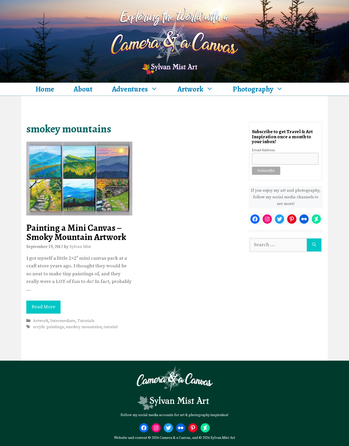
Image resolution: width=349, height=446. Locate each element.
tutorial (111, 326)
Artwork (190, 89)
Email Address (263, 150)
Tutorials (85, 320)
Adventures (130, 89)
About (83, 89)
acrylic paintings (48, 326)
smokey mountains (84, 326)
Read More (43, 307)
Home (45, 89)
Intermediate (62, 320)
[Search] (314, 244)
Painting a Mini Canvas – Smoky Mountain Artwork (76, 232)
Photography (253, 89)
